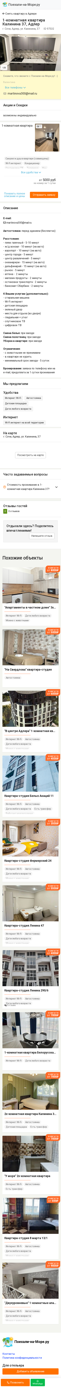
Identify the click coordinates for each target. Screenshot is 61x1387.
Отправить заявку (44, 194)
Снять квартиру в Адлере (21, 13)
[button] (58, 37)
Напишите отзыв (41, 535)
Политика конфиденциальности (22, 1357)
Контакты (8, 1353)
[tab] (30, 487)
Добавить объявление (30, 1371)
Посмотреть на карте (30, 455)
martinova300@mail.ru (22, 93)
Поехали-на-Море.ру (23, 5)
